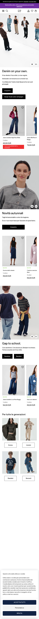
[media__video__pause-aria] (32, 64)
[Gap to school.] (19, 323)
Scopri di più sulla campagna (13, 97)
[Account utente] (28, 11)
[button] (34, 122)
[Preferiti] (32, 11)
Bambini (19, 356)
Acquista (7, 91)
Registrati (26, 1)
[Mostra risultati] (7, 11)
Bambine (7, 356)
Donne (10, 445)
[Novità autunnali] (19, 194)
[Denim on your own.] (19, 57)
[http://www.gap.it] (19, 11)
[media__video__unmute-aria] (36, 64)
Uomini (28, 445)
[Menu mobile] (3, 11)
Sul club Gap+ (32, 1)
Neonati (28, 478)
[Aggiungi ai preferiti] (22, 107)
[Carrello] (36, 11)
